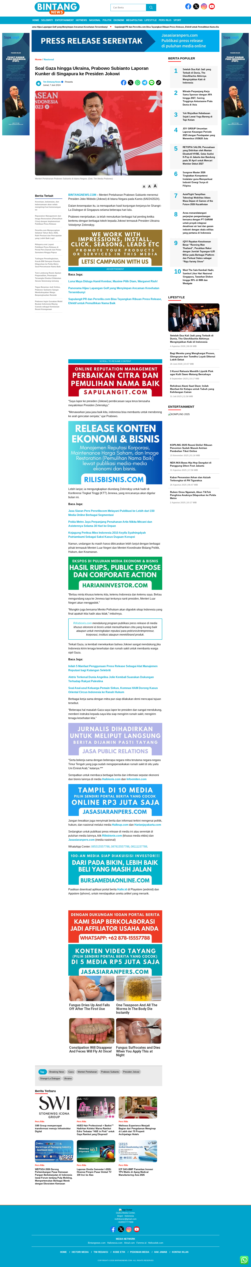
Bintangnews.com (97, 1243)
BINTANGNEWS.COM (82, 194)
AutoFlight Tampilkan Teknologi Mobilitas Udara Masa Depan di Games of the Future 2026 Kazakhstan (198, 199)
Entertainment (64, 20)
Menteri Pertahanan (87, 1072)
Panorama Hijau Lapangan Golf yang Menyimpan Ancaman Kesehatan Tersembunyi (57, 27)
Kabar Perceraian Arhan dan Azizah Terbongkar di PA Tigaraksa (190, 479)
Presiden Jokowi (131, 1072)
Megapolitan (134, 20)
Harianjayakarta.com (147, 824)
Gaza (71, 1072)
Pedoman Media (139, 1252)
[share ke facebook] (124, 84)
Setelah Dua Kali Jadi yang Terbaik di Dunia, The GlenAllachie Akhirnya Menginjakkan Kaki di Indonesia (197, 76)
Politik (107, 20)
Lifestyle (150, 20)
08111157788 (139, 846)
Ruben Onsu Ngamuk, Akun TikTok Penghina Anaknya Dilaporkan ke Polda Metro (193, 495)
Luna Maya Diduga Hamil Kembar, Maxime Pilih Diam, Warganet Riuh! (113, 281)
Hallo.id (122, 889)
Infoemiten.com (137, 779)
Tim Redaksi (101, 1252)
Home (35, 20)
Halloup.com (120, 824)
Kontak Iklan (180, 1252)
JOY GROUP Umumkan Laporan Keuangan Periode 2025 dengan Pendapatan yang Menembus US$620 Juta (199, 133)
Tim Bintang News (52, 82)
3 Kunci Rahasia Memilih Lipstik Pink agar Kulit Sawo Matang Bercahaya (191, 373)
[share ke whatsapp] (138, 84)
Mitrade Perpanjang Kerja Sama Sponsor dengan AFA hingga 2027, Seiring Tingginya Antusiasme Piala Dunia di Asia (197, 98)
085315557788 (100, 846)
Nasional (95, 20)
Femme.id (141, 1243)
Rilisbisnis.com (82, 623)
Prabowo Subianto (110, 1072)
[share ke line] (152, 84)
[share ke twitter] (131, 84)
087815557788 (120, 846)
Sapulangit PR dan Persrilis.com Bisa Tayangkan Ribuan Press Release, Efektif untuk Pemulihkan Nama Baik (158, 27)
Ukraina (68, 1078)
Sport (177, 20)
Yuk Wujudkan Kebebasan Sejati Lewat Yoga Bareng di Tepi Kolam (197, 116)
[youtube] (212, 8)
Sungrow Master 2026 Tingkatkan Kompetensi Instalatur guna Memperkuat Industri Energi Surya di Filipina (197, 179)
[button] (144, 187)
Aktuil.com (129, 1243)
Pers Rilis (165, 20)
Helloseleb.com (155, 1243)
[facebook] (188, 8)
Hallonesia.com (114, 1243)
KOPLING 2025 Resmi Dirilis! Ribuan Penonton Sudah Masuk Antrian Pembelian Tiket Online (191, 448)
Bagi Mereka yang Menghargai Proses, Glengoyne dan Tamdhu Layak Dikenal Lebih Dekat (192, 356)
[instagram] (204, 8)
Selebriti (47, 20)
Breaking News (56, 1072)
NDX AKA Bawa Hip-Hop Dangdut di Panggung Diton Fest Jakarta (190, 464)
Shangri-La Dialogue (50, 1078)
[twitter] (196, 8)
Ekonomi (119, 20)
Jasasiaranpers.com (81, 839)
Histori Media (80, 1252)
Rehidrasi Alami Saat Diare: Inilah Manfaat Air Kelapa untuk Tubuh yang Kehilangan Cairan (192, 389)
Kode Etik (119, 1252)
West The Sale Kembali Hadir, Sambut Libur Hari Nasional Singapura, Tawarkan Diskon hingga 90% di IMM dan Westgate (198, 277)
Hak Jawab (160, 1252)
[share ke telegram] (145, 84)
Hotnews (81, 20)
